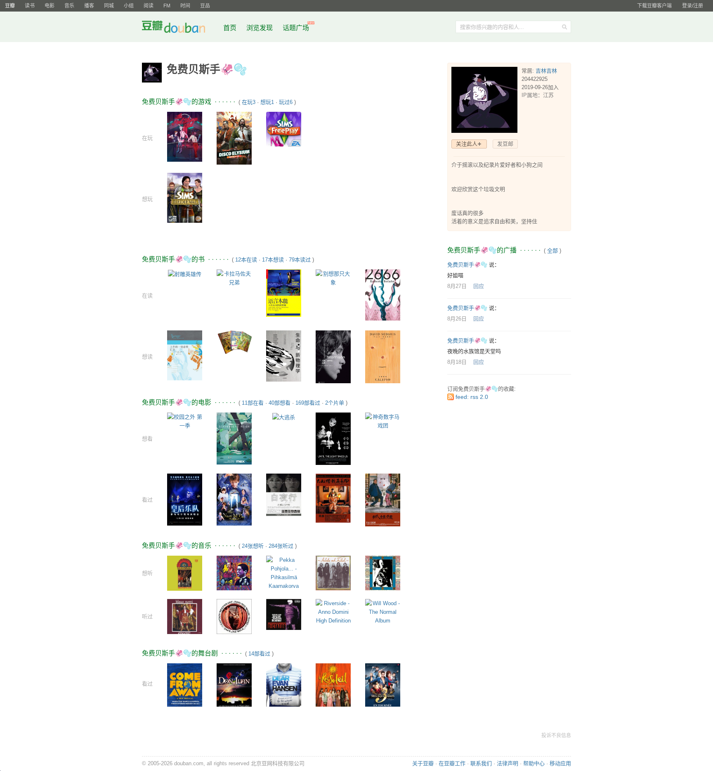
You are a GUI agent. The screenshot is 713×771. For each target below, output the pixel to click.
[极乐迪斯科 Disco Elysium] (234, 137)
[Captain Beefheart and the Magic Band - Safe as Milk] (234, 616)
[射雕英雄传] (184, 274)
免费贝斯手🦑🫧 (467, 265)
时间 (185, 6)
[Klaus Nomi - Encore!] (184, 616)
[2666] (382, 295)
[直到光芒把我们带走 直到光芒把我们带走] (333, 438)
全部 (552, 251)
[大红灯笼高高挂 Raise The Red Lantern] (333, 498)
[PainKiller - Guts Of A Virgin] (382, 573)
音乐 (69, 6)
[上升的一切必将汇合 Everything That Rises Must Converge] (184, 355)
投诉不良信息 (556, 735)
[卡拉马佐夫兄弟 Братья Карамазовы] (234, 277)
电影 (49, 6)
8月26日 (457, 319)
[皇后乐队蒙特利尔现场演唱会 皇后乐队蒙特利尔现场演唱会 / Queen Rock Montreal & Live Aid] (184, 499)
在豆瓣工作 (452, 763)
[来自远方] (184, 687)
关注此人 (466, 144)
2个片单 (334, 403)
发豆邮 (505, 144)
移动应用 (560, 763)
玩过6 (286, 102)
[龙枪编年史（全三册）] (234, 342)
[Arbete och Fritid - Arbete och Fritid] (333, 573)
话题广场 (296, 27)
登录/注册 (692, 6)
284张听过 (281, 546)
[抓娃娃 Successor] (382, 499)
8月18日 (457, 362)
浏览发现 (260, 27)
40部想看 (279, 403)
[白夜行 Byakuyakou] (283, 494)
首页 (229, 27)
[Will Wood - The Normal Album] (382, 611)
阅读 (148, 6)
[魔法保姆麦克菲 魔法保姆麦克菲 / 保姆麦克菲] (234, 499)
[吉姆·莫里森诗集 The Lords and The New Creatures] (333, 358)
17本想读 (273, 260)
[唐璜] (234, 688)
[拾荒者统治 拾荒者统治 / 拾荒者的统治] (234, 438)
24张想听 (253, 546)
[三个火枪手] (382, 687)
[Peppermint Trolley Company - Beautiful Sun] (184, 573)
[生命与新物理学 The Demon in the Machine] (283, 355)
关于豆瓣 (423, 763)
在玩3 (248, 102)
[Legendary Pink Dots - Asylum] (234, 573)
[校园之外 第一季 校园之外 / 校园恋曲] (184, 420)
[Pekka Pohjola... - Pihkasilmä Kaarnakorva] (283, 573)
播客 (89, 6)
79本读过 (300, 260)
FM (166, 6)
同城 (109, 6)
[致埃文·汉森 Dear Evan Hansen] (283, 690)
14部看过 (259, 654)
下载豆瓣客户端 (654, 6)
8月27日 (457, 286)
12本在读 (246, 260)
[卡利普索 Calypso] (382, 357)
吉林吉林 (546, 71)
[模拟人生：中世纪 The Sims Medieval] (184, 197)
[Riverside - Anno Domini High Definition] (333, 611)
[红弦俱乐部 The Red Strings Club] (184, 136)
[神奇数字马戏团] (382, 420)
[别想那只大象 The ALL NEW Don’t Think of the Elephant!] (333, 277)
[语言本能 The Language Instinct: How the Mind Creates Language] (283, 293)
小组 (129, 6)
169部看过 (307, 403)
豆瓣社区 (180, 28)
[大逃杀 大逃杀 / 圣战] (283, 417)
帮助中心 (534, 763)
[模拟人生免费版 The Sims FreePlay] (283, 129)
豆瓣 (10, 6)
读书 (30, 6)
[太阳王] (333, 687)
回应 (478, 286)
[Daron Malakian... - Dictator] (283, 614)
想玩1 (267, 102)
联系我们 (481, 763)
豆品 (205, 6)
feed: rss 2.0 (472, 397)
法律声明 (507, 763)
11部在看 (253, 403)
